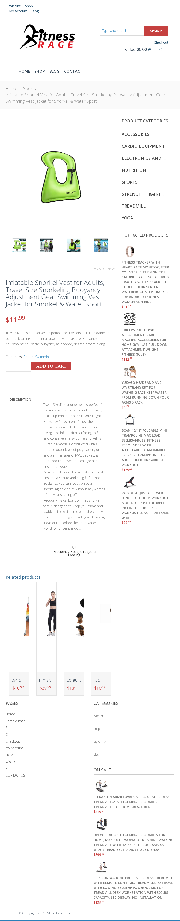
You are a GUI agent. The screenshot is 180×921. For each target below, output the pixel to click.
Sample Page (15, 721)
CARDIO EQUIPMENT (143, 146)
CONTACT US (15, 775)
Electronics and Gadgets (144, 158)
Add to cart (51, 366)
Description (20, 399)
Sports (29, 88)
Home (24, 71)
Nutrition (134, 170)
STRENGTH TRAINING (144, 194)
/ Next (110, 269)
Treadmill (134, 206)
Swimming (42, 357)
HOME (10, 755)
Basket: (135, 49)
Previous (98, 269)
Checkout (161, 42)
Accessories (136, 134)
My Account (18, 11)
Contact (73, 71)
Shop (29, 6)
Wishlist (15, 6)
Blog (35, 11)
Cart (9, 734)
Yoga (127, 218)
